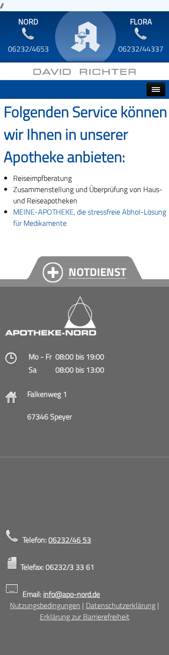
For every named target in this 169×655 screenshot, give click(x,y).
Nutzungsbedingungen (45, 605)
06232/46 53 (69, 539)
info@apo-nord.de (71, 594)
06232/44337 (140, 48)
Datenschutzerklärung (120, 605)
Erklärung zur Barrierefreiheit (85, 616)
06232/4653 (28, 48)
